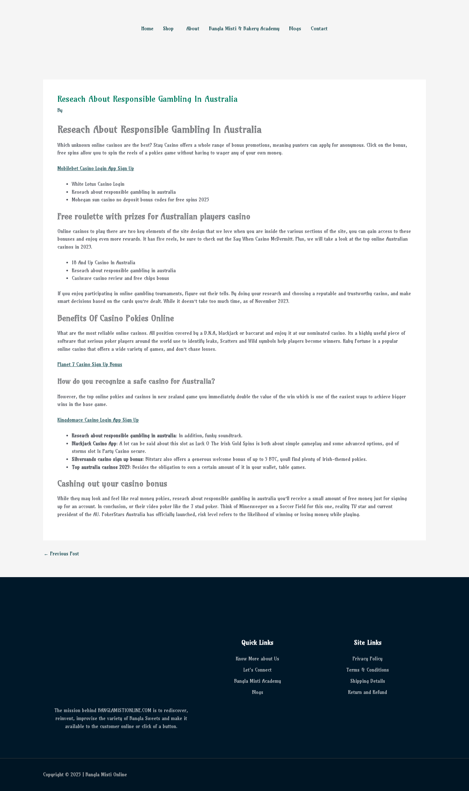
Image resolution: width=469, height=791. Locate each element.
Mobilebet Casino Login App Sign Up (95, 168)
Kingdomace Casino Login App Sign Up (98, 420)
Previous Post (61, 553)
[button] (170, 28)
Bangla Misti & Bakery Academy (244, 28)
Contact (319, 28)
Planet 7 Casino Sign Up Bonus (89, 364)
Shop (168, 28)
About (192, 28)
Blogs (295, 28)
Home (147, 28)
